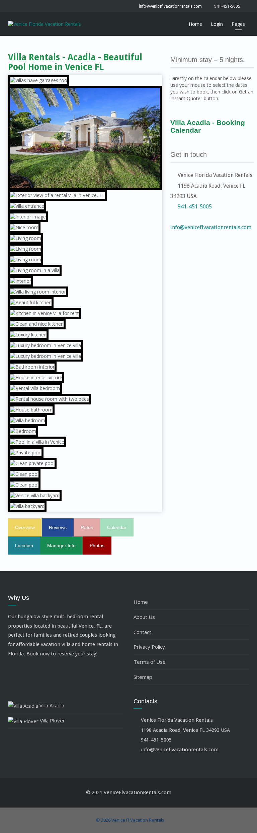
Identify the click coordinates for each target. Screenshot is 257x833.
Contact (142, 632)
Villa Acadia (51, 705)
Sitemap (143, 677)
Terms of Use (150, 661)
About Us (144, 617)
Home (195, 24)
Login (217, 24)
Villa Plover (51, 720)
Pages (238, 24)
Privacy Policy (149, 646)
